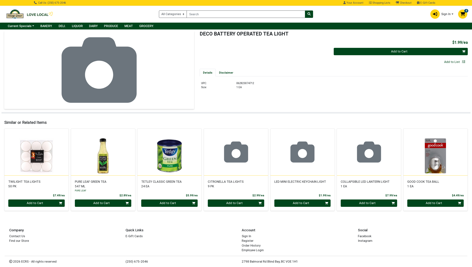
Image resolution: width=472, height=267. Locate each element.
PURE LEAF (80, 190)
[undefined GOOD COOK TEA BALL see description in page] (435, 152)
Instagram (365, 241)
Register (248, 241)
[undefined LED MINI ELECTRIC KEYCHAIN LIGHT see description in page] (302, 152)
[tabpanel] (334, 87)
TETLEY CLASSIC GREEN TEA (161, 184)
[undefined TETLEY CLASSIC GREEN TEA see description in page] (169, 152)
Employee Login (253, 250)
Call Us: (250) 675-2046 (51, 2)
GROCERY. (146, 26)
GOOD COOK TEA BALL (423, 184)
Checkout (405, 2)
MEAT (128, 26)
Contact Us (17, 236)
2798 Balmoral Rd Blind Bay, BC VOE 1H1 (270, 261)
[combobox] (246, 14)
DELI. (62, 26)
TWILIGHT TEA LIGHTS (24, 184)
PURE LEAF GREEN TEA (90, 184)
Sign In (246, 236)
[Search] (309, 14)
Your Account (354, 2)
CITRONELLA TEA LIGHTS (226, 184)
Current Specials (20, 26)
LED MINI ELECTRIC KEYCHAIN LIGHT (300, 181)
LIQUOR (77, 26)
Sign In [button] (446, 14)
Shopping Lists (381, 2)
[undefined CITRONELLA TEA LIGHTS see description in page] (236, 152)
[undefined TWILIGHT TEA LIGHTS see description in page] (36, 152)
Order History (251, 245)
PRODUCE (111, 26)
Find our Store (19, 241)
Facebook (364, 236)
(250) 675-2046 (137, 261)
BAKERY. (46, 26)
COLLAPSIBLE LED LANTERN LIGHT (365, 184)
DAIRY (93, 26)
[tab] (208, 72)
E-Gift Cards (427, 2)
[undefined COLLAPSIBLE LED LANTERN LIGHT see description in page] (369, 152)
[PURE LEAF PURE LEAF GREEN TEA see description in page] (103, 152)
